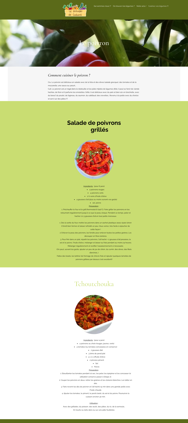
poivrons (94, 189)
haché (104, 239)
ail (88, 199)
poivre (98, 203)
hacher (77, 216)
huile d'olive (102, 196)
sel (94, 203)
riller (111, 209)
